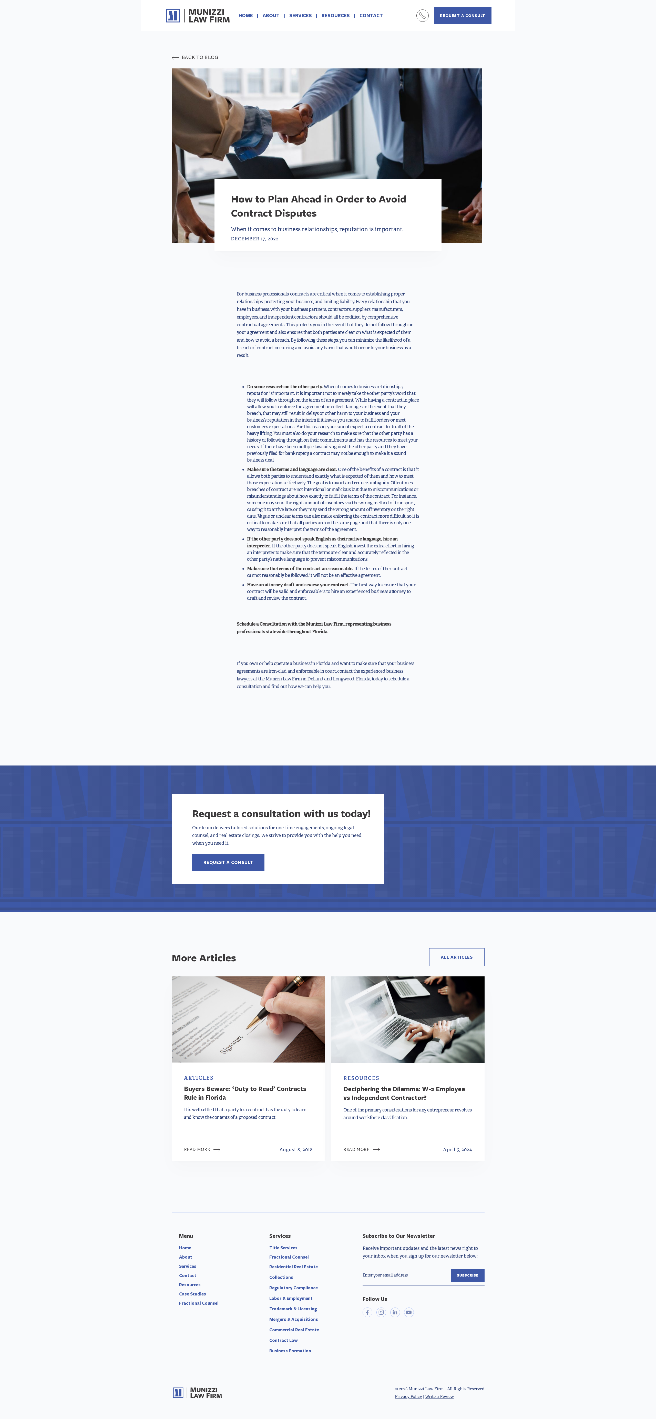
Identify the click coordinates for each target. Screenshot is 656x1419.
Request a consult (228, 862)
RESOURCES (336, 15)
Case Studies (192, 1294)
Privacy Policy (408, 1396)
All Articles (457, 957)
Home (185, 1248)
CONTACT (371, 15)
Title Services (283, 1248)
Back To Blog (195, 57)
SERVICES (300, 15)
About (185, 1257)
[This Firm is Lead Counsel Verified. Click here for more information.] (382, 1341)
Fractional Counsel (199, 1303)
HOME (246, 15)
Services (187, 1266)
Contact (187, 1275)
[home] (198, 15)
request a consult (462, 15)
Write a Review (439, 1396)
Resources (190, 1285)
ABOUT (271, 15)
